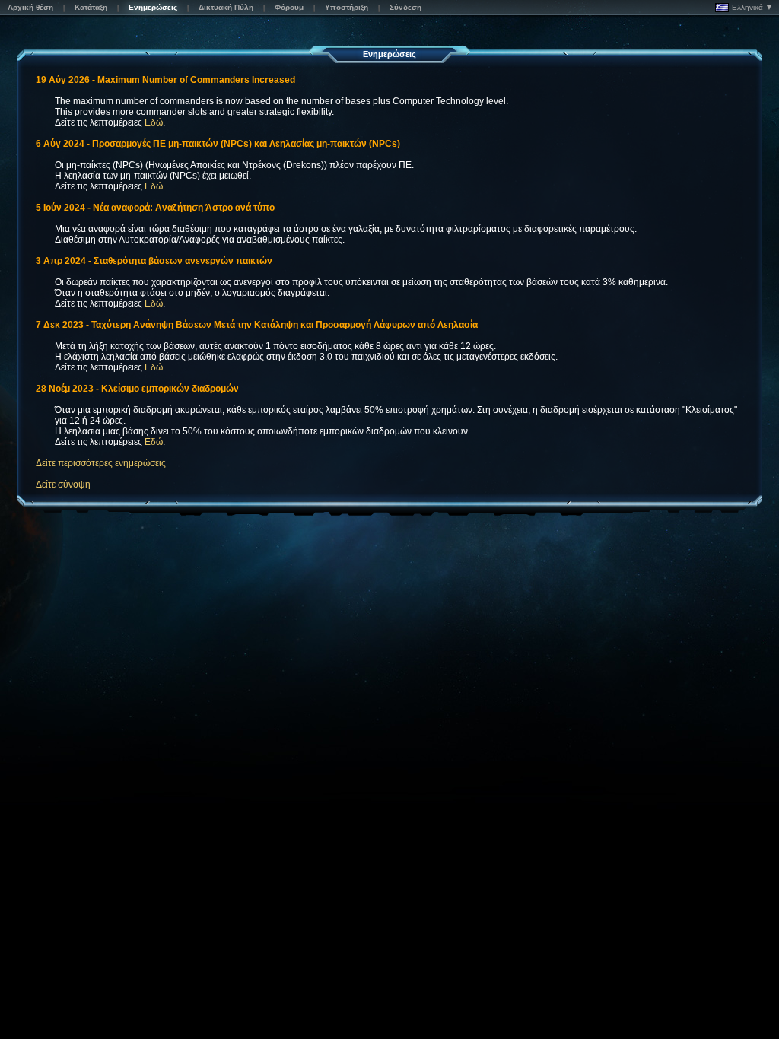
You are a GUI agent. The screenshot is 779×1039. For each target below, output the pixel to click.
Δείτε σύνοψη (63, 484)
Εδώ (154, 122)
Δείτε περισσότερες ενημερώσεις (101, 463)
